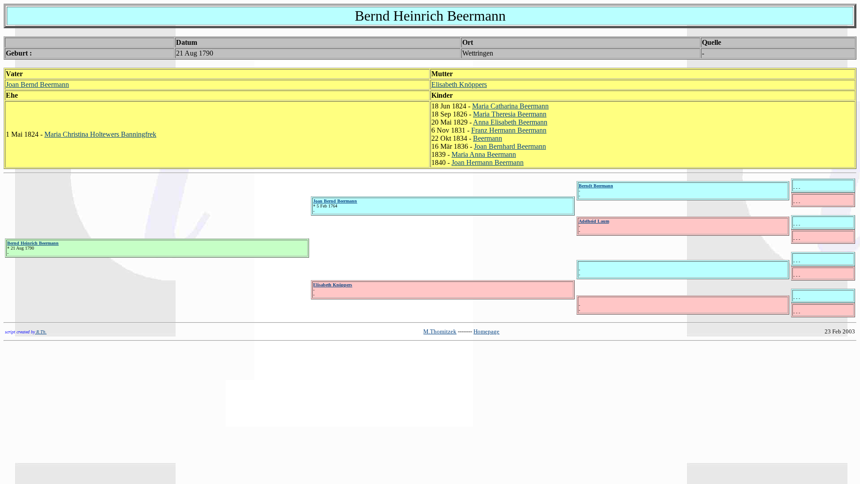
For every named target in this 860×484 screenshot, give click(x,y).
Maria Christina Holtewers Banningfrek (100, 134)
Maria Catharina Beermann (510, 106)
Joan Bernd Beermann (37, 84)
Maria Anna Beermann (484, 154)
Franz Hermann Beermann (508, 130)
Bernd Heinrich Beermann (33, 243)
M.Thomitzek (439, 331)
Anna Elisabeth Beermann (510, 122)
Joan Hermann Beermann (488, 162)
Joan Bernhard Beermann (510, 146)
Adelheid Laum (594, 221)
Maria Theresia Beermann (509, 114)
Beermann (487, 138)
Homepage (486, 331)
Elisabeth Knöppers (459, 84)
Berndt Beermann (596, 185)
